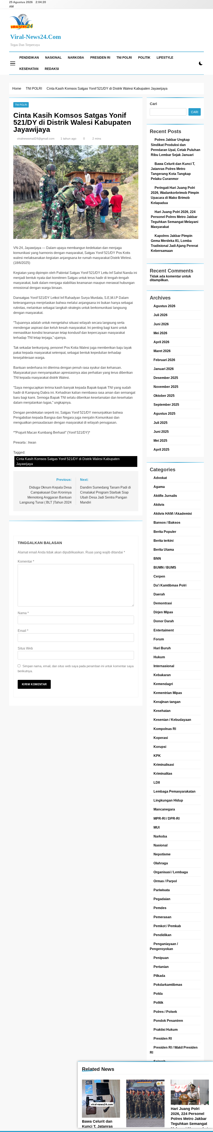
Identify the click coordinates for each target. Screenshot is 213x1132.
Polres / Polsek (165, 1011)
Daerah (159, 594)
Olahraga (161, 863)
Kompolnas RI (165, 729)
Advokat (160, 478)
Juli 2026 (160, 315)
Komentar (26, 561)
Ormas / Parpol (165, 881)
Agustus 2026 (164, 306)
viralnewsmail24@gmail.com (35, 138)
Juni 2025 (161, 431)
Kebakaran (162, 675)
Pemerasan (162, 917)
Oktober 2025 (164, 395)
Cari (153, 104)
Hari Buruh (162, 648)
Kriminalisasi (164, 764)
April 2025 (161, 449)
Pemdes (160, 908)
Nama (23, 613)
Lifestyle (165, 57)
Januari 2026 (164, 369)
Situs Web (25, 648)
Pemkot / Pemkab (167, 926)
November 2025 (166, 386)
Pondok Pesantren (168, 1020)
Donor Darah (164, 621)
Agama (159, 487)
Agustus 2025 (164, 413)
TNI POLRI (124, 57)
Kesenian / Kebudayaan (172, 719)
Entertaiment (164, 630)
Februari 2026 (164, 360)
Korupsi (160, 746)
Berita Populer (165, 531)
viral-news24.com (35, 36)
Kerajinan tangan (167, 702)
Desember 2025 (166, 378)
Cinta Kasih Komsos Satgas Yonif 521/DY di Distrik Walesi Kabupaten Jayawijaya (68, 461)
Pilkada (159, 975)
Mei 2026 (160, 333)
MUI (157, 827)
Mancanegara (164, 809)
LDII (157, 782)
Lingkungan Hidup (168, 800)
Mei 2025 (160, 440)
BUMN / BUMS (165, 567)
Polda (158, 993)
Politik (144, 57)
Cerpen (159, 576)
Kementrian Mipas (168, 693)
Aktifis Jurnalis (165, 495)
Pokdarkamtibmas (168, 984)
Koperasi (161, 738)
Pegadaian (162, 899)
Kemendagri (163, 684)
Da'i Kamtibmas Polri (170, 585)
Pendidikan (29, 57)
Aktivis (159, 504)
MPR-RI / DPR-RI (167, 818)
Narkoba (76, 57)
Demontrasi (163, 603)
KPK (157, 755)
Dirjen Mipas (163, 612)
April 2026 (161, 342)
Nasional (53, 57)
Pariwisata (162, 890)
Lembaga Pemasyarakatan (175, 791)
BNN (157, 558)
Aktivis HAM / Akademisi (173, 513)
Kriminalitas (163, 773)
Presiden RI (100, 57)
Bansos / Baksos (167, 522)
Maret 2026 (162, 351)
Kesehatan (28, 69)
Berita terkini (163, 540)
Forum (159, 639)
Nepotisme (162, 854)
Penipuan (161, 958)
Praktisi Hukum (166, 1029)
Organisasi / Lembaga (171, 872)
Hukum (159, 657)
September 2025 (166, 404)
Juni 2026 (161, 324)
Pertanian (161, 967)
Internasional (164, 666)
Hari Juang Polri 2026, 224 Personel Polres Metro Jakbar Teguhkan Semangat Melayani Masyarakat (189, 1119)
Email (23, 630)
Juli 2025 (160, 422)
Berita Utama (164, 549)
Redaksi (52, 69)
